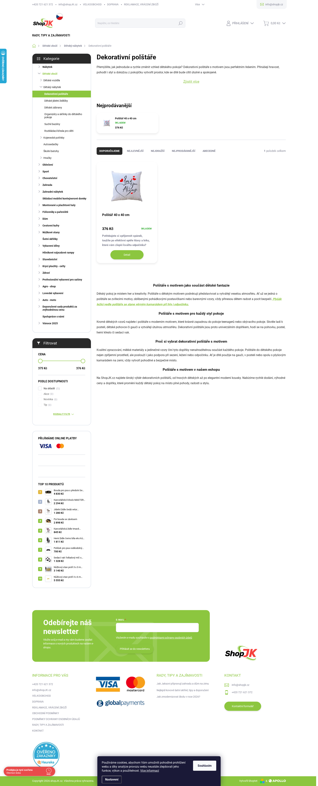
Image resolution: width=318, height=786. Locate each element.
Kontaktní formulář (243, 706)
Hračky (47, 157)
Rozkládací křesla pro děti (58, 130)
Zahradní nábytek (53, 191)
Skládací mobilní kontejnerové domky (64, 198)
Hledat (180, 23)
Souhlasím (205, 765)
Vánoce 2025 (50, 323)
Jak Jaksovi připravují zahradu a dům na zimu (183, 683)
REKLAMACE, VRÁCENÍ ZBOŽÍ (141, 4)
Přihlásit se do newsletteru (135, 648)
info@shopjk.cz (240, 684)
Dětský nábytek (52, 87)
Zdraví (46, 272)
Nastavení (111, 779)
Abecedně (209, 150)
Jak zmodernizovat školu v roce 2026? (178, 696)
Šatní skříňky (50, 238)
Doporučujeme (109, 150)
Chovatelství (50, 178)
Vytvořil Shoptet (248, 780)
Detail (127, 254)
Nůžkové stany (51, 232)
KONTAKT (38, 730)
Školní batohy (51, 151)
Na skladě (51, 388)
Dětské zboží (50, 73)
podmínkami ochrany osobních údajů (171, 637)
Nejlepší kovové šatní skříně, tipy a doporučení (183, 690)
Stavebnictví (50, 259)
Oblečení (48, 164)
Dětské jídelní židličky (56, 100)
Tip (47, 404)
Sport (46, 171)
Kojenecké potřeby (53, 137)
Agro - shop (49, 286)
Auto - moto (49, 300)
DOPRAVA (113, 4)
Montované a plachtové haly (59, 205)
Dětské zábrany (53, 107)
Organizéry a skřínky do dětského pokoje (63, 116)
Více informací (149, 770)
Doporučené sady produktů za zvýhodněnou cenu (60, 308)
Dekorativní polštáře (56, 93)
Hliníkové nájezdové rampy (58, 252)
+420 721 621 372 (42, 4)
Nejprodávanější (183, 150)
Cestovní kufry (51, 225)
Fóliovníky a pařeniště (55, 211)
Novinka (50, 399)
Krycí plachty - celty (54, 266)
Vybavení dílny (51, 245)
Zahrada (47, 184)
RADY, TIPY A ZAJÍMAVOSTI (48, 724)
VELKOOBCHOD (92, 4)
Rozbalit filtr (61, 414)
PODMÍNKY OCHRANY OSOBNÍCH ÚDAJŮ (56, 719)
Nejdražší (158, 150)
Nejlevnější (135, 150)
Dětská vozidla (51, 80)
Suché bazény (52, 124)
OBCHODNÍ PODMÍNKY (45, 713)
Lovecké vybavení (53, 293)
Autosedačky (50, 144)
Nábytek (47, 66)
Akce (48, 394)
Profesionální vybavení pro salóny (62, 279)
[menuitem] (52, 35)
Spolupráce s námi (53, 316)
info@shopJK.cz (68, 4)
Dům (45, 218)
